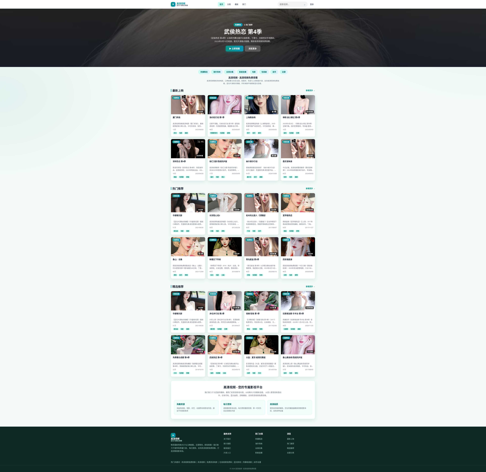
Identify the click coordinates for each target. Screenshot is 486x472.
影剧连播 (242, 72)
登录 (312, 4)
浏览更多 (253, 48)
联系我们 (227, 448)
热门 (244, 4)
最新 (236, 4)
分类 (229, 4)
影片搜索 (227, 443)
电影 (254, 72)
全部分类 (290, 452)
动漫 (284, 72)
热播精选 (204, 72)
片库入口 (227, 452)
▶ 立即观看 (234, 48)
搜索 (304, 4)
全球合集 (229, 72)
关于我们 (227, 439)
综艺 (274, 72)
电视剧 (264, 72)
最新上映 (290, 439)
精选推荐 (290, 448)
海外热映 (216, 72)
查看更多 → (310, 90)
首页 (221, 4)
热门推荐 (290, 443)
